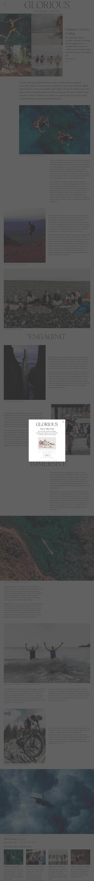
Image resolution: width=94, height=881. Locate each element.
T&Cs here (52, 457)
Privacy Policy (55, 460)
